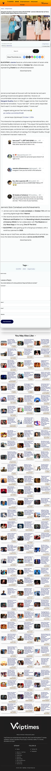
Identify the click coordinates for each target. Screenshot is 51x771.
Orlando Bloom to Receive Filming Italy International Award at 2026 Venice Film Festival (12, 398)
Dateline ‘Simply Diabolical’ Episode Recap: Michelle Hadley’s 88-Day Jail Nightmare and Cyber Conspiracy (28, 479)
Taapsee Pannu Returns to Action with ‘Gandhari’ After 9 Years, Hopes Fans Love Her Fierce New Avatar (12, 625)
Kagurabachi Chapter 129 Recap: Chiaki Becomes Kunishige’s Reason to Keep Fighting (28, 580)
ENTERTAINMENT (45, 346)
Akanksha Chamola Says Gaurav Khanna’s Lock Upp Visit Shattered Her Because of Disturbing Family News (12, 603)
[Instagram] (32, 57)
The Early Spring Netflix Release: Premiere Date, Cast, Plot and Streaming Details (45, 467)
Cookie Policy (19, 755)
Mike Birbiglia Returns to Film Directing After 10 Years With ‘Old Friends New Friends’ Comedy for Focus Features (12, 364)
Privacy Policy (19, 762)
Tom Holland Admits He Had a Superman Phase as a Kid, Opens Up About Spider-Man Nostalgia (12, 559)
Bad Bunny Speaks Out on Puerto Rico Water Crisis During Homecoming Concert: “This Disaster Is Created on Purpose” (12, 513)
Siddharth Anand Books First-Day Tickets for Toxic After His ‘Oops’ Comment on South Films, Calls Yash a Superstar (28, 592)
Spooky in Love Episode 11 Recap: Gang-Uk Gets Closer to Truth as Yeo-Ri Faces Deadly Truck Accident (28, 467)
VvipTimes (24, 767)
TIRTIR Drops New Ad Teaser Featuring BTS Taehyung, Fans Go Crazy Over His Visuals (45, 535)
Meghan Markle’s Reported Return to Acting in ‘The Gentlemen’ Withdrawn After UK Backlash (12, 524)
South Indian (13, 596)
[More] (42, 57)
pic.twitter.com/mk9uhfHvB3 (13, 113)
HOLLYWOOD (29, 346)
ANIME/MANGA (29, 413)
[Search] (36, 51)
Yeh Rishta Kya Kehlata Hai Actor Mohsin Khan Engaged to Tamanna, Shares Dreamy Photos (45, 695)
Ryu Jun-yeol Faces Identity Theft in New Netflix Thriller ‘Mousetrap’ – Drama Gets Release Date (28, 444)
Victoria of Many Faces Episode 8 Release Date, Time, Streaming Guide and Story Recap (28, 408)
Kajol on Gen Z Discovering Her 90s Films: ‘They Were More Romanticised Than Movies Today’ (45, 433)
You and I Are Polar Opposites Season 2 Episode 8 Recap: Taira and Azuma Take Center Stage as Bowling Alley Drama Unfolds (12, 662)
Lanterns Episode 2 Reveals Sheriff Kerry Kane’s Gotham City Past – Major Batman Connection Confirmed (28, 536)
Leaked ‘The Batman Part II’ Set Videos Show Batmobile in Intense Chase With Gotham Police (28, 512)
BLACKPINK (18, 269)
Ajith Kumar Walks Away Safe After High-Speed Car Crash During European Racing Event (45, 661)
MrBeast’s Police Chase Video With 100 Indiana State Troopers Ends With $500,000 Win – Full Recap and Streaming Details (45, 513)
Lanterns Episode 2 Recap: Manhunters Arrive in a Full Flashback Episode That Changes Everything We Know (12, 468)
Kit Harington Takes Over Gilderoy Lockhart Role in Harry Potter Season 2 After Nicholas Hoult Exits (28, 387)
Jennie (13, 62)
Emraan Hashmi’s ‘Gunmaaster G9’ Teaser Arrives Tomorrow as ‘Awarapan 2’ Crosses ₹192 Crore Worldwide (28, 603)
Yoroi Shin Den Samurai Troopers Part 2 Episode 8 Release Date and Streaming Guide (45, 408)
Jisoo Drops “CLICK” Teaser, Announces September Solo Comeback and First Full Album (28, 547)
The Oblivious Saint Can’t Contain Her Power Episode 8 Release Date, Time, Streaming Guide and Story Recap (28, 420)
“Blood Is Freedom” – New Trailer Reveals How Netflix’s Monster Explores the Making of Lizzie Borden (45, 479)
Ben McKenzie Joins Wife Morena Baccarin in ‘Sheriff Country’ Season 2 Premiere (28, 374)
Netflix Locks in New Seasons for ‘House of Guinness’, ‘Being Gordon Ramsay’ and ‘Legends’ (45, 374)
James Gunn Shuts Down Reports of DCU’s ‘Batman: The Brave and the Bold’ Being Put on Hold (45, 351)
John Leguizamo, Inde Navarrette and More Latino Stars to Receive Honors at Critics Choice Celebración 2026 (28, 398)
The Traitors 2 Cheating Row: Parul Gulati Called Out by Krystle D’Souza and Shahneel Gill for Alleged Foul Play (28, 614)
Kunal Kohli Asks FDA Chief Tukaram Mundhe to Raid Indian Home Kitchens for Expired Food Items (45, 683)
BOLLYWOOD (46, 368)
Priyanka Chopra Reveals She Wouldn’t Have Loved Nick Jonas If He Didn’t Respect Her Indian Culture (28, 661)
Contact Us (19, 753)
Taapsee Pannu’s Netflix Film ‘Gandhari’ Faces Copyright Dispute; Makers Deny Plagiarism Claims (45, 363)
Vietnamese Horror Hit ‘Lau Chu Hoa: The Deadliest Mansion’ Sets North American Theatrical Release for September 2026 (45, 387)
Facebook (34, 751)
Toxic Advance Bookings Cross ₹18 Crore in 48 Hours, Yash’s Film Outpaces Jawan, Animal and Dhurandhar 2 (28, 626)
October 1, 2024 (28, 117)
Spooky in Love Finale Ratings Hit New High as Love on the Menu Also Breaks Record (11, 443)
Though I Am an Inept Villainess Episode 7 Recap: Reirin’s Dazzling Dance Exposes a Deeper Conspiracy (12, 673)
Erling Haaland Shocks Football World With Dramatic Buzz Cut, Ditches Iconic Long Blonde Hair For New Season (12, 501)
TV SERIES (14, 346)
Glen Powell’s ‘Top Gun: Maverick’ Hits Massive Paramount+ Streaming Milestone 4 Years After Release (12, 352)
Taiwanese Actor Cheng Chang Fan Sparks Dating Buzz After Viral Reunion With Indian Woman (28, 706)
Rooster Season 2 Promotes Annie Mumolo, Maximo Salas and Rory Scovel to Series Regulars (12, 387)
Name (2, 302)
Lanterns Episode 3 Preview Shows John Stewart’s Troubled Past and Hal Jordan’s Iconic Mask (12, 536)
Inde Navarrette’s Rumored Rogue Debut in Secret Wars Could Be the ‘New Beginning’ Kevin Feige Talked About (45, 560)
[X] (27, 57)
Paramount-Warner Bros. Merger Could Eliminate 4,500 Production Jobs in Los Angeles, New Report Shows (45, 398)
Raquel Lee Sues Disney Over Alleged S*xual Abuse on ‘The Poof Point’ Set (28, 570)
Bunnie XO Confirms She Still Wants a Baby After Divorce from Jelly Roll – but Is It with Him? (12, 580)
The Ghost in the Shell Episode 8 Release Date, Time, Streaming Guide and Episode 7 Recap (12, 420)
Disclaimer (19, 757)
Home (2, 8)
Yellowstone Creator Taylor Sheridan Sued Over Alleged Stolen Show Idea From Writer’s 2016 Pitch (12, 479)
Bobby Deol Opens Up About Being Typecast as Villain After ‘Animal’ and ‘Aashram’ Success (45, 624)
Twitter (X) (34, 749)
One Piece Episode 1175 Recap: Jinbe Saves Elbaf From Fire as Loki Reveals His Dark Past (12, 683)
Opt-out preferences (21, 760)
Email (2, 308)
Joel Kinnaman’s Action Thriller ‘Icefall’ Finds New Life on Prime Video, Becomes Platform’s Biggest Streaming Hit (45, 525)
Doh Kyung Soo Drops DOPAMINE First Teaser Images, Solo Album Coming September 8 (28, 454)
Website (2, 314)
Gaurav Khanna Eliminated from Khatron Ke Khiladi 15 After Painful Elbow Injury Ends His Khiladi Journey (12, 614)
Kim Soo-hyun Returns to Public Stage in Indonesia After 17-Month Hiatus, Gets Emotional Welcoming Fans (45, 548)
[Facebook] (24, 57)
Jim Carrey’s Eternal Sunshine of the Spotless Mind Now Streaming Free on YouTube (28, 341)
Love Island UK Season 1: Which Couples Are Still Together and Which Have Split (12, 341)
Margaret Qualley (7, 101)
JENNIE (24, 269)
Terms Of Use (19, 763)
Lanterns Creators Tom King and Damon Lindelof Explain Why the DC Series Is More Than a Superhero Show (28, 637)
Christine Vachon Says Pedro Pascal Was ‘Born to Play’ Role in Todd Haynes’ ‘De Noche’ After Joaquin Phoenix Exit (12, 409)
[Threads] (29, 57)
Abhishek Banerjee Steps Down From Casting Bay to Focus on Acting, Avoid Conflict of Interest (45, 580)
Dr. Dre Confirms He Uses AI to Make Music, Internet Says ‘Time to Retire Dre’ (45, 488)
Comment (3, 285)
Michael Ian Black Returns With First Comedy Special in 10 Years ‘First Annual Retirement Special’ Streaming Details (12, 375)
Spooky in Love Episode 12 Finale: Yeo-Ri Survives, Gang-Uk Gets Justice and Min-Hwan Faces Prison (45, 454)
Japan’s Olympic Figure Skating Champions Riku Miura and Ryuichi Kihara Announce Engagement (45, 649)
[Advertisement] (26, 81)
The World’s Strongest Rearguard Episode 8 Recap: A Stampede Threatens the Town (28, 673)
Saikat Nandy (9, 45)
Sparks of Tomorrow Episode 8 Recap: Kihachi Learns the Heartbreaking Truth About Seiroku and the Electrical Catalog (28, 650)
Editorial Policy (20, 758)
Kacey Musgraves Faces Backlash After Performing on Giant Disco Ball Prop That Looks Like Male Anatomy (28, 524)
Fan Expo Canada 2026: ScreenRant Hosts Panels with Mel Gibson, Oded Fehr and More (45, 341)
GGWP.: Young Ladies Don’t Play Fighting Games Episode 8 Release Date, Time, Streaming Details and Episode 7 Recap (45, 421)
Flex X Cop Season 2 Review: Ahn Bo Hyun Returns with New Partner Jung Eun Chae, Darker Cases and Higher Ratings (45, 592)
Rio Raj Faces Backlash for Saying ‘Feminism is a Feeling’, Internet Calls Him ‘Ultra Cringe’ (12, 591)
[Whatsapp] (34, 57)
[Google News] (40, 57)
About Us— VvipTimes (21, 752)
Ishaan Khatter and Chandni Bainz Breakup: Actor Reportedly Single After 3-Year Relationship (28, 433)
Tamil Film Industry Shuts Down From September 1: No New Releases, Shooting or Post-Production (12, 637)
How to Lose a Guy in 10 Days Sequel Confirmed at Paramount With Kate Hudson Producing (28, 352)
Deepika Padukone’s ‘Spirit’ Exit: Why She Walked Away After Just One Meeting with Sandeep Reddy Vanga (12, 650)
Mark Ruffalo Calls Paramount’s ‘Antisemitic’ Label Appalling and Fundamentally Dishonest (12, 707)
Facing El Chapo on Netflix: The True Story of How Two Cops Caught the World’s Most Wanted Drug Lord (28, 559)
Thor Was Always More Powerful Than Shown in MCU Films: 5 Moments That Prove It (12, 570)
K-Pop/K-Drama (8, 8)
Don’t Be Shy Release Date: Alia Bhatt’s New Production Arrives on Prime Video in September (12, 433)
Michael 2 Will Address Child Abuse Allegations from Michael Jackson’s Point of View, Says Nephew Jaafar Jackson (28, 490)
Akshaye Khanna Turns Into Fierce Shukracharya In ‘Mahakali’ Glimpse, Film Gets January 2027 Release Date (45, 603)
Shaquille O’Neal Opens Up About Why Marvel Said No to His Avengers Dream (45, 570)
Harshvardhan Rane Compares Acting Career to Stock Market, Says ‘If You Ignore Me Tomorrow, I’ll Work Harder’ (45, 707)
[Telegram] (37, 57)
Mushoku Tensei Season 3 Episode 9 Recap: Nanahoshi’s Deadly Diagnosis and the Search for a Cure (45, 673)
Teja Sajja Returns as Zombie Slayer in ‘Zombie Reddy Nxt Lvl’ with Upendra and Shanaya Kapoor (45, 614)
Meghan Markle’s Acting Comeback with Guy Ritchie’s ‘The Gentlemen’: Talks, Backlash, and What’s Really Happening (28, 684)
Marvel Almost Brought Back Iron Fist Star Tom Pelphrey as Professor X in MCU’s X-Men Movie (12, 489)
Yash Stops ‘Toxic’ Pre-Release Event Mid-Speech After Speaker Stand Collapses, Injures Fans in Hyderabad (28, 695)
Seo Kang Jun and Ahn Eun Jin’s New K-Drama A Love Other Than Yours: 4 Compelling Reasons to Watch (45, 444)
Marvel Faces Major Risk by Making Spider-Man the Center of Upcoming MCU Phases (45, 500)
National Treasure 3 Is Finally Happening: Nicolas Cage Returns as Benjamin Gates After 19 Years (28, 501)
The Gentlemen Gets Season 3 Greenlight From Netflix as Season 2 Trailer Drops (28, 363)
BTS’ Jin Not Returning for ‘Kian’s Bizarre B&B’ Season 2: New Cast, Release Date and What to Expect (12, 548)
